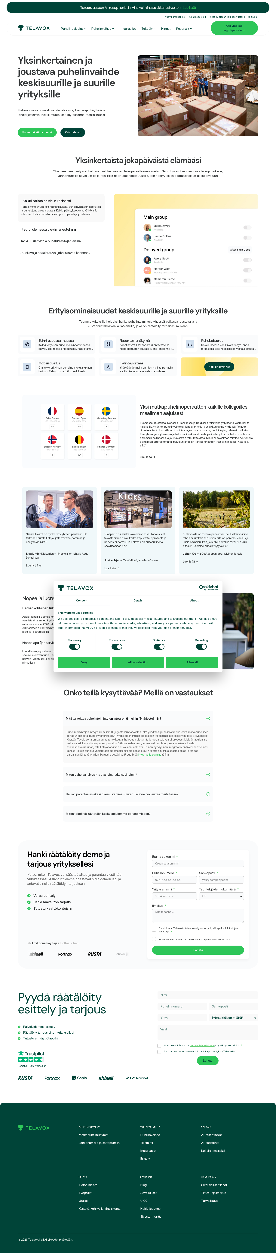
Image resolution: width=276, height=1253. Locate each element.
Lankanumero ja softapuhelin (99, 1143)
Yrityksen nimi (162, 889)
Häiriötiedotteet (150, 1208)
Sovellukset (148, 1193)
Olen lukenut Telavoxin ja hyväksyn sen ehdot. (202, 1045)
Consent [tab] (81, 600)
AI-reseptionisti (211, 1135)
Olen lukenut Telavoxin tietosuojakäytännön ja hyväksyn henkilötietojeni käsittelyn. (198, 930)
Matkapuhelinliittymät (93, 1135)
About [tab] (194, 600)
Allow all (192, 662)
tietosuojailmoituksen (202, 1045)
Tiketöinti (146, 1143)
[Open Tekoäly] (154, 29)
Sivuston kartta (151, 1216)
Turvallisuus (209, 1201)
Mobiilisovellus (49, 363)
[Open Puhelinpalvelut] (85, 29)
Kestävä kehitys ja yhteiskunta (100, 1208)
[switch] (117, 647)
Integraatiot (148, 1151)
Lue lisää (189, 7)
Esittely (145, 1158)
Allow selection (138, 662)
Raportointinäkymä (135, 340)
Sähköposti (207, 873)
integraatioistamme (149, 754)
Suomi (254, 16)
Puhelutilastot (212, 340)
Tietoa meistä (88, 1185)
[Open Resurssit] (191, 29)
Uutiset (83, 1201)
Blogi (143, 1185)
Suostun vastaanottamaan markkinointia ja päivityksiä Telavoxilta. (195, 939)
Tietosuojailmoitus (213, 1193)
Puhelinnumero (163, 873)
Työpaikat (85, 1193)
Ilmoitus (158, 906)
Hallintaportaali (131, 363)
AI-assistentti (210, 1143)
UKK (143, 1201)
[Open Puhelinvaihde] (113, 29)
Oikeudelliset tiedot (214, 1185)
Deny (84, 662)
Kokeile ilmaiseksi (213, 1151)
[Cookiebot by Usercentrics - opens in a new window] (202, 588)
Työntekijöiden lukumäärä (218, 889)
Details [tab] (138, 600)
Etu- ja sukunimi (164, 856)
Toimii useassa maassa (56, 340)
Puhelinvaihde (150, 1135)
